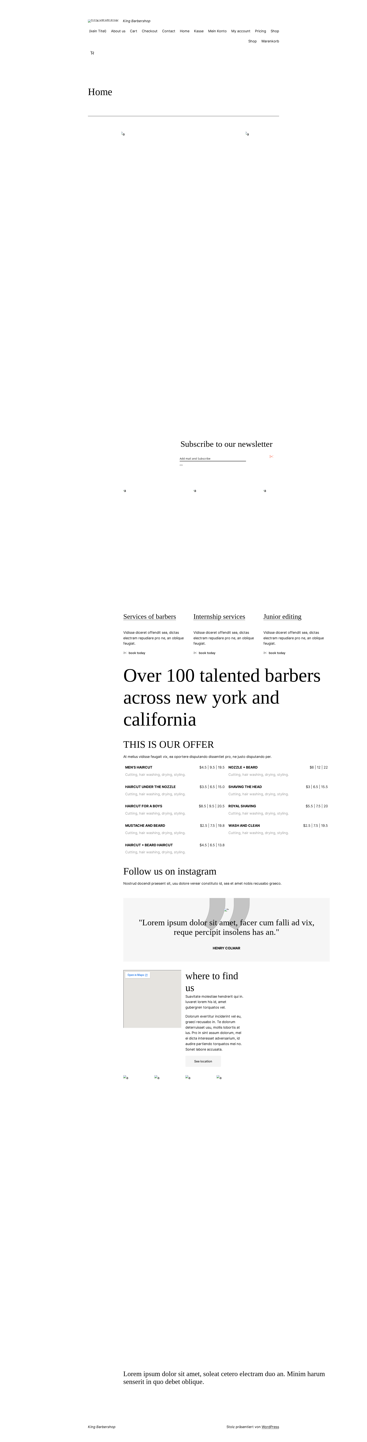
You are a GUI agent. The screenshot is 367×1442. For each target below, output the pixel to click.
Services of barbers (149, 616)
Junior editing (282, 616)
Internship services (219, 616)
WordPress (270, 1427)
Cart (133, 31)
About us (118, 31)
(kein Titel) (97, 31)
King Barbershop (136, 21)
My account (240, 31)
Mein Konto (217, 31)
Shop (275, 31)
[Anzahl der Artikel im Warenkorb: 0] (92, 52)
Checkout (150, 31)
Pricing (260, 31)
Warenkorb (270, 41)
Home (184, 31)
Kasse (199, 31)
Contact (168, 31)
